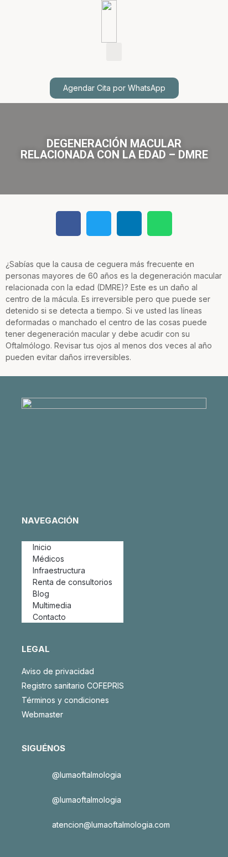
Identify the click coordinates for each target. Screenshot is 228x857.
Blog (41, 593)
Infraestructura (59, 570)
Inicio (42, 547)
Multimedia (52, 605)
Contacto (49, 617)
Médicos (48, 558)
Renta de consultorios (72, 582)
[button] (114, 52)
